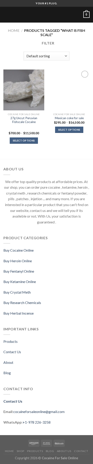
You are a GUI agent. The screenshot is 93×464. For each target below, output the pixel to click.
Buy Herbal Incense (18, 313)
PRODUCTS (35, 451)
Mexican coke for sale (69, 118)
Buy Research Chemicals (22, 302)
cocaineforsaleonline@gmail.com (39, 411)
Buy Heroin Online (17, 261)
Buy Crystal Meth (17, 292)
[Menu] (6, 14)
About (8, 362)
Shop (20, 451)
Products (10, 341)
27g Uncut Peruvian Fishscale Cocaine (23, 120)
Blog (7, 373)
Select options (24, 140)
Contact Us (12, 352)
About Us (64, 451)
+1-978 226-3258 (37, 422)
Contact (81, 451)
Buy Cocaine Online (18, 250)
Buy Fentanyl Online (18, 271)
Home (13, 30)
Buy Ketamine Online (19, 281)
